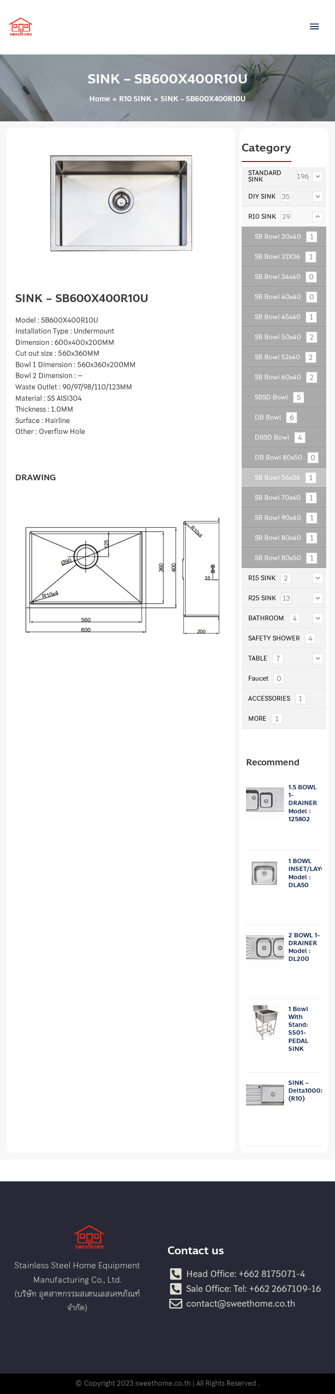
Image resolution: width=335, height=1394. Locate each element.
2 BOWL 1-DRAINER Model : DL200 (304, 947)
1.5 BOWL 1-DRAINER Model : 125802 (302, 803)
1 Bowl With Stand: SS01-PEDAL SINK (298, 1029)
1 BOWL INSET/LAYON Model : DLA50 (309, 873)
